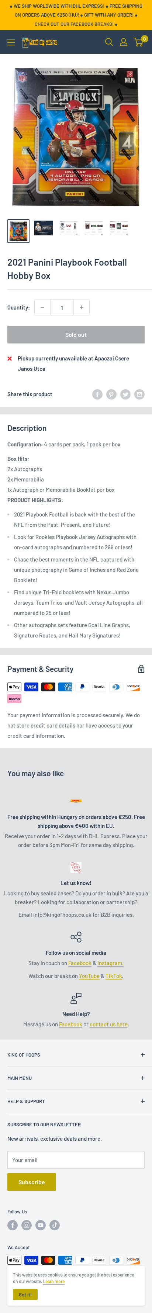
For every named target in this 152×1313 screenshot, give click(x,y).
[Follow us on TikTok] (54, 1225)
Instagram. (110, 963)
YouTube (89, 975)
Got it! (25, 1295)
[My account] (123, 42)
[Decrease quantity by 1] (42, 307)
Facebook (79, 963)
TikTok (114, 975)
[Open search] (109, 42)
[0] (138, 42)
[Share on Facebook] (97, 394)
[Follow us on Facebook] (12, 1225)
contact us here (109, 1024)
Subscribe (31, 1181)
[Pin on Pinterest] (111, 394)
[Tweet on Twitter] (125, 394)
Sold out (76, 334)
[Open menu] (11, 42)
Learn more (54, 1281)
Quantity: (18, 307)
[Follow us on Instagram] (26, 1225)
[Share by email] (139, 394)
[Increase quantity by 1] (81, 307)
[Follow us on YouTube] (40, 1225)
